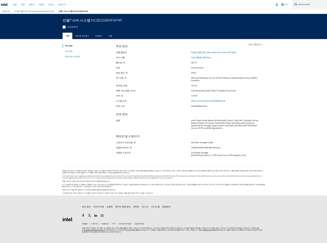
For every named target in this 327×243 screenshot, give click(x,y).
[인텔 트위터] (89, 216)
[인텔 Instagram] (102, 216)
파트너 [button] (51, 4)
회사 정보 (86, 206)
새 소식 (145, 206)
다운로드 (98, 36)
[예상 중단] (126, 73)
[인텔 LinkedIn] (96, 216)
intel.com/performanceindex (93, 230)
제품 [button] (15, 4)
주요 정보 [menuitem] (69, 46)
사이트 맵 (155, 206)
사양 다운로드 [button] (254, 44)
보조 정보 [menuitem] (69, 51)
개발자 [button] (41, 4)
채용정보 (166, 206)
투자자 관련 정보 (123, 206)
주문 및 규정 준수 (82, 36)
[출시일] (124, 63)
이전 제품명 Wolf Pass (201, 57)
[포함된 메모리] (130, 148)
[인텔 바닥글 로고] (68, 219)
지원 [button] (23, 4)
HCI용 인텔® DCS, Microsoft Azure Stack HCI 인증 (213, 52)
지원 (110, 36)
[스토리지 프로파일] (134, 142)
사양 (67, 36)
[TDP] (121, 96)
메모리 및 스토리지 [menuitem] (72, 56)
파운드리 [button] (62, 4)
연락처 (136, 206)
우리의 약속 (98, 206)
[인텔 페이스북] (83, 216)
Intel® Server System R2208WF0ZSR (208, 101)
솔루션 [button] (32, 4)
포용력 (110, 206)
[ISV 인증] (125, 78)
